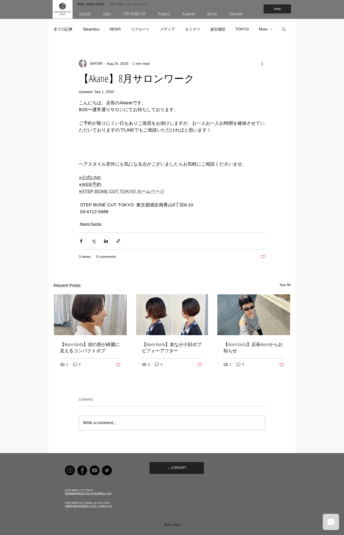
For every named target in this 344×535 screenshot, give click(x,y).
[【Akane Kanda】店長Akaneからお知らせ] (253, 314)
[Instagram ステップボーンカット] (70, 470)
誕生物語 (217, 29)
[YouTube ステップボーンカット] (94, 470)
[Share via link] (118, 241)
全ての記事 (63, 29)
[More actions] (262, 63)
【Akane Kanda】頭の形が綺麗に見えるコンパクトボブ (90, 347)
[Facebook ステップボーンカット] (82, 470)
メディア (167, 29)
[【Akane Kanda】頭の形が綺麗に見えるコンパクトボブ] (90, 314)
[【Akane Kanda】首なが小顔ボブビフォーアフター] (172, 314)
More (263, 29)
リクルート (140, 29)
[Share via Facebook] (81, 241)
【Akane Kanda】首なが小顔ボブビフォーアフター (171, 347)
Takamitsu (91, 29)
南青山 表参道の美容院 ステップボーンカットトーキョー (112, 4)
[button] (107, 13)
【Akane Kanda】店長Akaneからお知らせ (253, 347)
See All (285, 285)
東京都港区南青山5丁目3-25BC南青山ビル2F (88, 493)
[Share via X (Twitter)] (93, 241)
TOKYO (242, 29)
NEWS (115, 29)
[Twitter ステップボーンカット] (107, 470)
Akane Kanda (90, 224)
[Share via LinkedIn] (106, 241)
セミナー (192, 29)
